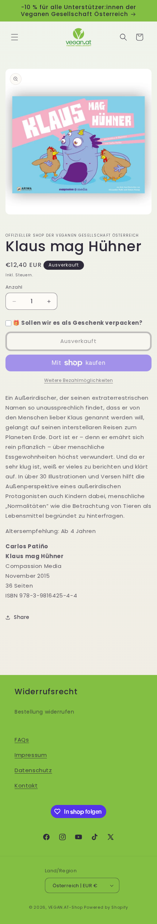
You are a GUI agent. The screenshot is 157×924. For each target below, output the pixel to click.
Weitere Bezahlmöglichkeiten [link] (78, 380)
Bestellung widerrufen (44, 711)
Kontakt (26, 785)
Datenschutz (33, 770)
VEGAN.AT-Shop (65, 907)
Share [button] (22, 617)
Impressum (31, 755)
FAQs (22, 739)
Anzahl (13, 287)
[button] (15, 37)
